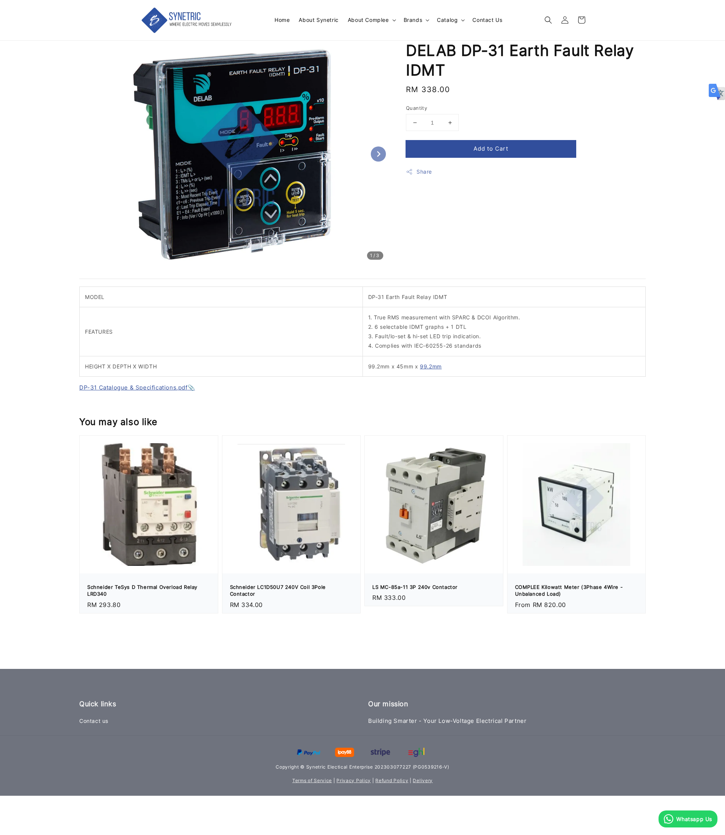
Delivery (423, 780)
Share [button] (424, 171)
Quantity (416, 108)
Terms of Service (312, 780)
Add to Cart (491, 148)
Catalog (447, 20)
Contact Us (487, 20)
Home (282, 20)
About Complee (368, 20)
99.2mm (431, 366)
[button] (548, 20)
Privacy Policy (353, 780)
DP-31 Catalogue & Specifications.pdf (133, 387)
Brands (413, 20)
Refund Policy (391, 780)
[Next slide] (378, 154)
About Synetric (318, 20)
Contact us (93, 721)
